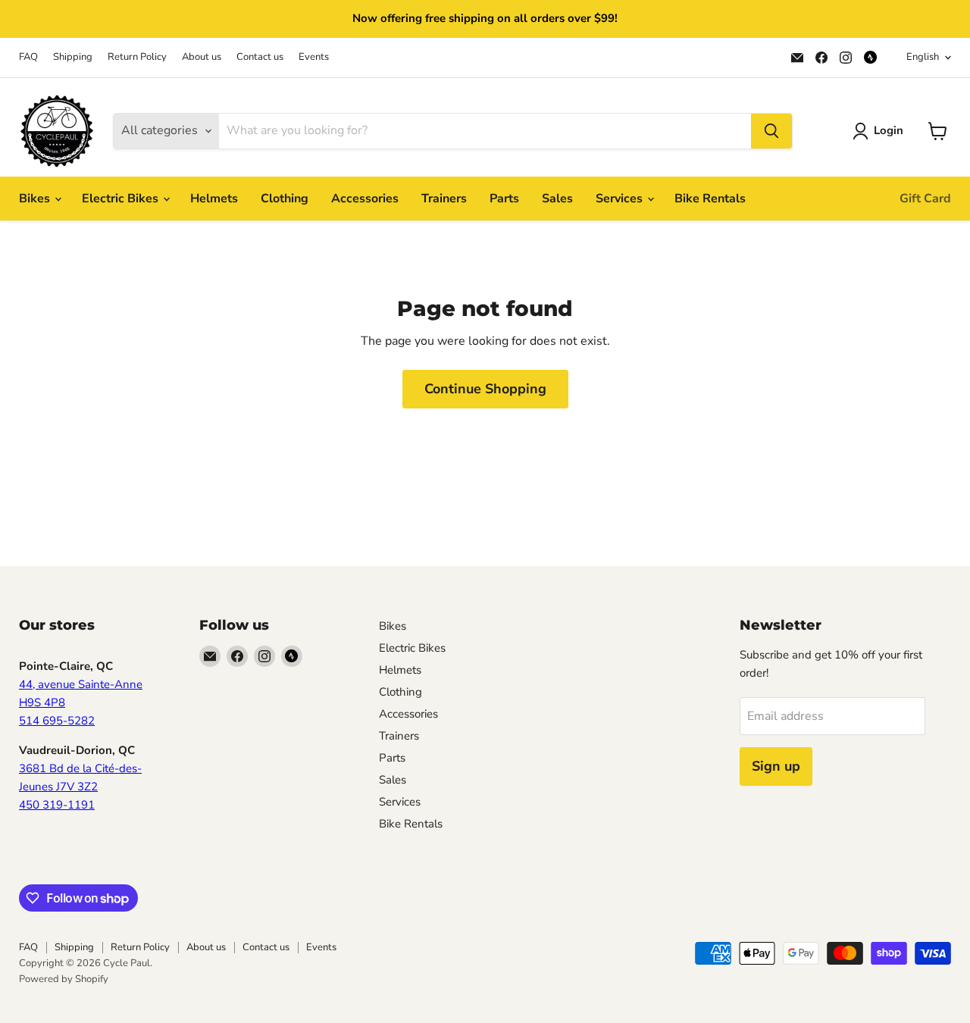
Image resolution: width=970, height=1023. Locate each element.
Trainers (444, 198)
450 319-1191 (57, 804)
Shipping (72, 57)
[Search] (771, 131)
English (922, 57)
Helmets (214, 198)
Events (314, 57)
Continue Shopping (485, 389)
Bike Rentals (710, 198)
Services (621, 198)
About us (201, 57)
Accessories (365, 198)
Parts (504, 198)
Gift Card (925, 198)
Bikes (36, 198)
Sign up (776, 766)
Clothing (284, 198)
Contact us (259, 57)
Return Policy (137, 57)
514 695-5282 (57, 720)
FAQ (28, 57)
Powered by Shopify (63, 979)
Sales (557, 198)
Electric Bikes (121, 198)
